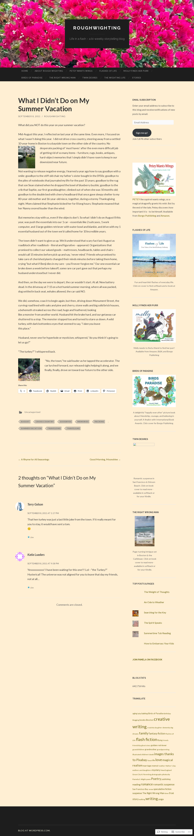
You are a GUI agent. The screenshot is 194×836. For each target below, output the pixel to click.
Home (25, 71)
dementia (166, 728)
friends (165, 740)
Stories (136, 77)
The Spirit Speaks (153, 622)
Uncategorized (32, 412)
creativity (150, 728)
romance (147, 784)
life (153, 760)
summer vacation (31, 428)
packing (99, 421)
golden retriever (159, 745)
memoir (155, 766)
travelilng (73, 428)
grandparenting (163, 749)
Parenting (147, 774)
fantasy (153, 733)
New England (166, 770)
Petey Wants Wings (81, 71)
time (167, 793)
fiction (161, 733)
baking (145, 713)
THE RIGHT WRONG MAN (62, 77)
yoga (161, 799)
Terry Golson (35, 504)
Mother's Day (171, 766)
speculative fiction (162, 789)
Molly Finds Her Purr (136, 71)
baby (139, 713)
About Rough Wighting (49, 71)
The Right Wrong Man (153, 793)
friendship (136, 745)
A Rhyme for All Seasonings (33, 459)
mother (162, 766)
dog (172, 728)
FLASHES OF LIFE (108, 71)
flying (160, 740)
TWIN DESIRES (89, 77)
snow (151, 789)
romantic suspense (163, 784)
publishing (166, 779)
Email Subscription (144, 100)
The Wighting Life (114, 77)
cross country (45, 421)
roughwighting (97, 28)
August (25, 421)
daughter (158, 728)
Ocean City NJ (137, 774)
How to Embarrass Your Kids (159, 643)
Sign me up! (142, 132)
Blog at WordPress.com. (34, 830)
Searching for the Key (155, 612)
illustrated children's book (143, 754)
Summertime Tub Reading (157, 633)
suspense (137, 793)
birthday (167, 713)
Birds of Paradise (32, 77)
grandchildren (138, 749)
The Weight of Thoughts (156, 591)
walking (142, 799)
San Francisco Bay (140, 789)
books (143, 720)
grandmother (150, 749)
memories (83, 421)
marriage (147, 765)
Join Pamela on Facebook (147, 659)
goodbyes (65, 421)
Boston (149, 720)
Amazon (165, 215)
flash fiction (146, 739)
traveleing (54, 428)
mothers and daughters (141, 770)
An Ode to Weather (154, 602)
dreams (135, 734)
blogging (135, 720)
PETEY (136, 199)
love (158, 759)
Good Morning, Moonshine (105, 459)
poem (148, 779)
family (143, 733)
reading (136, 784)
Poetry (156, 779)
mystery (156, 770)
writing (152, 798)
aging (134, 713)
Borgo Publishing (147, 215)
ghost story (145, 745)
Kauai (149, 760)
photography (157, 774)
